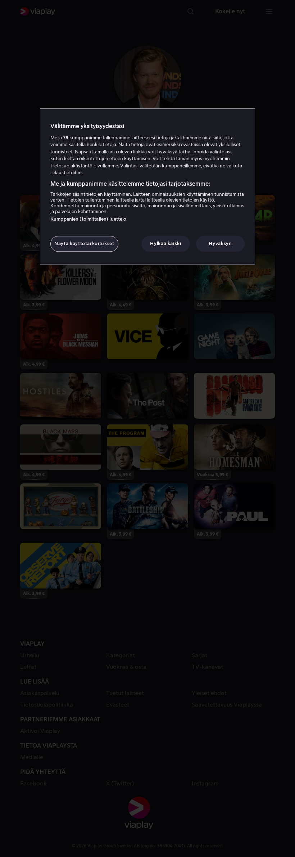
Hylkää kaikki (165, 243)
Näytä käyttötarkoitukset (84, 243)
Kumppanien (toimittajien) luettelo (88, 219)
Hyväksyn (220, 243)
